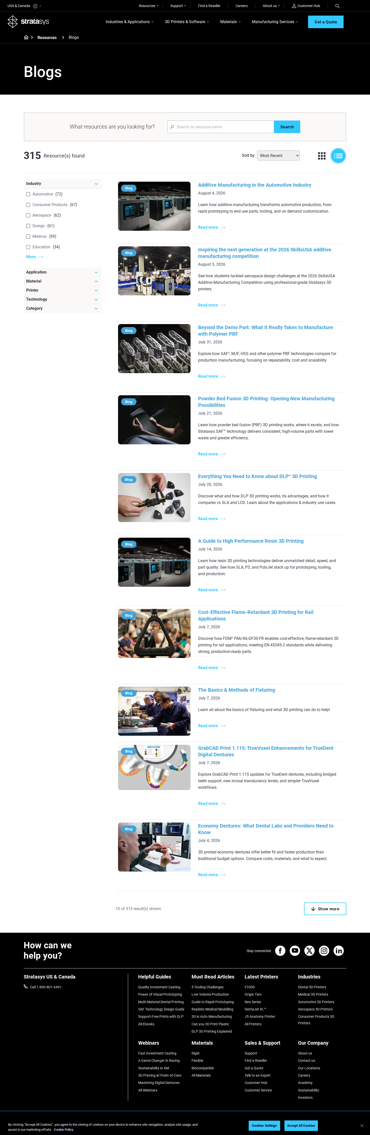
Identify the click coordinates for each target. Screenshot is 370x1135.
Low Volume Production (210, 994)
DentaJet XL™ (255, 1009)
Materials (228, 21)
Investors (305, 1097)
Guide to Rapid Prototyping (213, 1002)
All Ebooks (146, 1024)
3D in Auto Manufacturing (212, 1016)
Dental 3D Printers (312, 987)
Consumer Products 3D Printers (316, 1019)
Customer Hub (309, 6)
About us (270, 6)
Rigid (195, 1053)
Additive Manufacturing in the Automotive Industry (254, 185)
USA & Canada (19, 6)
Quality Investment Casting (159, 987)
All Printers (253, 1024)
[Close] (361, 1125)
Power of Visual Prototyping (160, 994)
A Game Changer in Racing (159, 1061)
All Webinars (147, 1090)
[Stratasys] (28, 21)
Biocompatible (203, 1068)
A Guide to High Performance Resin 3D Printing (251, 541)
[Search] (337, 6)
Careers (242, 6)
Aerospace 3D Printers (315, 1009)
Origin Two (253, 994)
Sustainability (308, 1090)
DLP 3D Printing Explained (212, 1031)
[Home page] (24, 37)
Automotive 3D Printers (316, 1002)
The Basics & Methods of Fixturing (236, 690)
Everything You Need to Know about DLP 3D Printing (257, 476)
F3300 (250, 987)
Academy (305, 1083)
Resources (147, 6)
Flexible (197, 1061)
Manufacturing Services (273, 21)
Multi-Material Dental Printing (161, 1002)
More (31, 256)
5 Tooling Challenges (208, 987)
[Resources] (63, 37)
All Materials (201, 1075)
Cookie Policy (63, 1129)
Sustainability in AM (153, 1068)
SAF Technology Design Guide (161, 1009)
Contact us (306, 1061)
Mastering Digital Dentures (158, 1083)
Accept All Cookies (301, 1125)
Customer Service (258, 1090)
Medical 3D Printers (313, 994)
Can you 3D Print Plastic (210, 1024)
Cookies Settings (264, 1125)
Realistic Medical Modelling (212, 1009)
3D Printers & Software (185, 21)
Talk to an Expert (258, 1075)
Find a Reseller (209, 6)
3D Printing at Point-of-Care (159, 1075)
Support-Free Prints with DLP (160, 1016)
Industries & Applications (128, 21)
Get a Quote (254, 1068)
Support (176, 6)
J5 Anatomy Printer (260, 1016)
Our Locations (309, 1068)
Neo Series (253, 1002)
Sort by (248, 155)
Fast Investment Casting (157, 1053)
